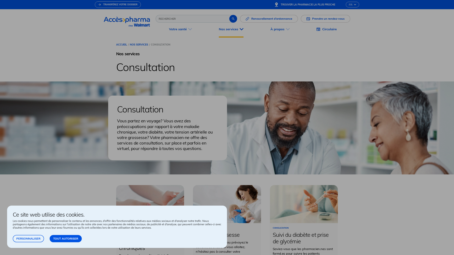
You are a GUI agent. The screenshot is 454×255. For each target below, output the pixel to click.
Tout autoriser (65, 238)
